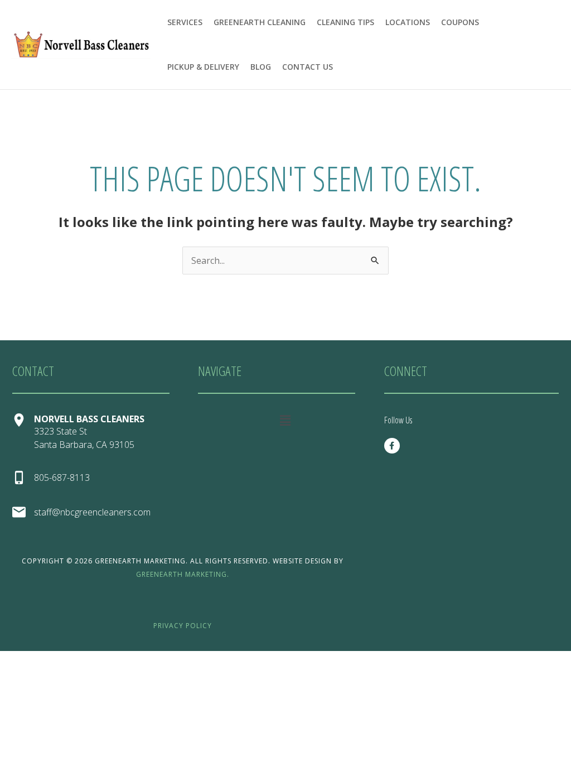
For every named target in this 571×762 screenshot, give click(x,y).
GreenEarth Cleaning (260, 22)
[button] (285, 420)
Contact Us (307, 66)
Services (184, 22)
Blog (260, 66)
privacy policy (182, 625)
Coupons (460, 22)
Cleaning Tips (345, 22)
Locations (407, 22)
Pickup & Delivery (203, 66)
